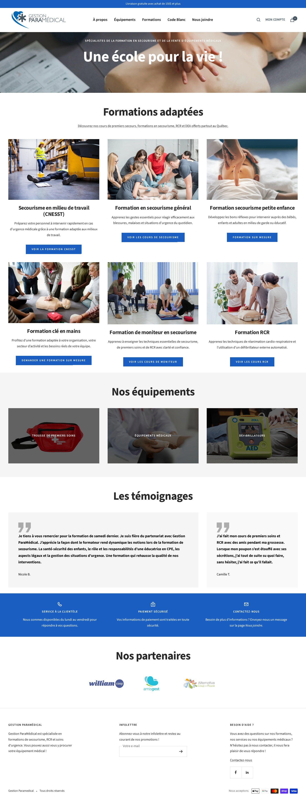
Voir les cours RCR (252, 362)
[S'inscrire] (181, 751)
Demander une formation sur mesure (54, 360)
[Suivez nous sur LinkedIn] (247, 772)
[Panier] (292, 20)
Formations (151, 19)
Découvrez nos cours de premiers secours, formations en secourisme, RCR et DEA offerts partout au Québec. (153, 126)
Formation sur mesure (252, 237)
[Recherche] (258, 20)
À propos (100, 19)
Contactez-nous (241, 760)
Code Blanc (176, 19)
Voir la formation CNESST (54, 249)
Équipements (125, 19)
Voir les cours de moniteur (153, 362)
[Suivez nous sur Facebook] (235, 772)
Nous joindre (202, 19)
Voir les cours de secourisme (153, 237)
